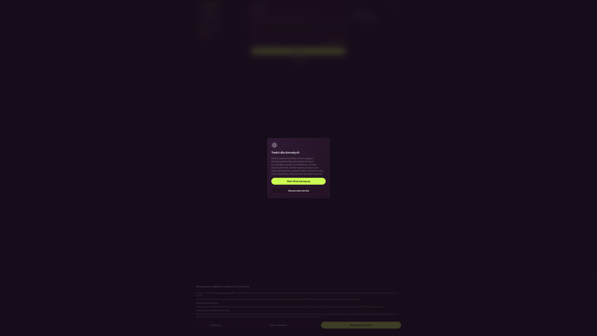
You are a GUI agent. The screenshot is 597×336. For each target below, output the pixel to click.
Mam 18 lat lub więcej (298, 181)
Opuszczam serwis (298, 190)
